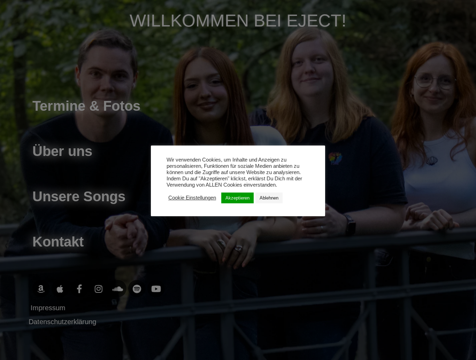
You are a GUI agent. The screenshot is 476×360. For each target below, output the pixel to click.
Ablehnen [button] (269, 198)
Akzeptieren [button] (237, 198)
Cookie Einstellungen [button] (192, 198)
